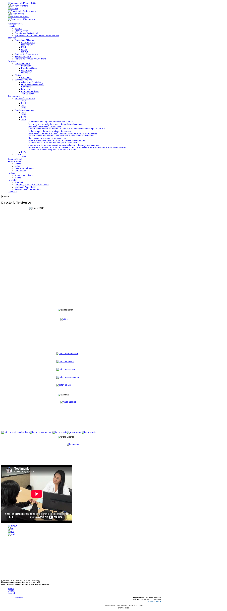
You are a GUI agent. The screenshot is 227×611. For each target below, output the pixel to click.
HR (128, 608)
